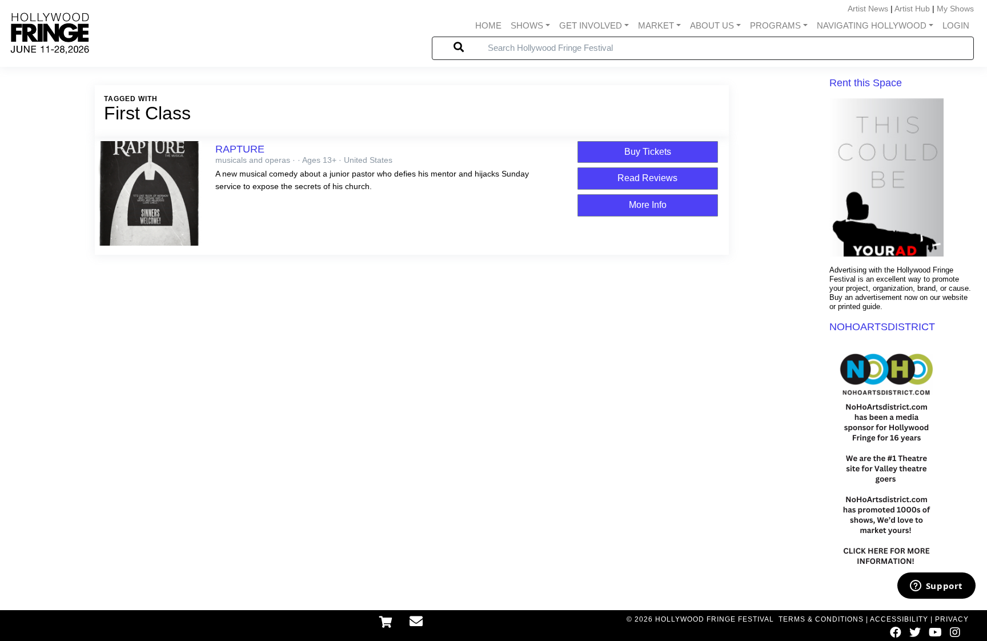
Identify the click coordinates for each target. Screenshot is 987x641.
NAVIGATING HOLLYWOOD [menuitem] (871, 25)
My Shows (955, 8)
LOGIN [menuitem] (955, 25)
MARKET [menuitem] (656, 25)
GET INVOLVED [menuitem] (590, 25)
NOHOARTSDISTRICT (882, 326)
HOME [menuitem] (488, 25)
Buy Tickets (647, 152)
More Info (648, 205)
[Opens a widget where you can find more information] (936, 586)
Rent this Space (865, 83)
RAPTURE (239, 149)
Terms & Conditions (821, 619)
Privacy (952, 619)
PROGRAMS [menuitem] (775, 25)
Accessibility (899, 619)
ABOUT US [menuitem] (712, 25)
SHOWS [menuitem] (527, 25)
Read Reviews (647, 178)
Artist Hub (912, 8)
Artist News (868, 8)
